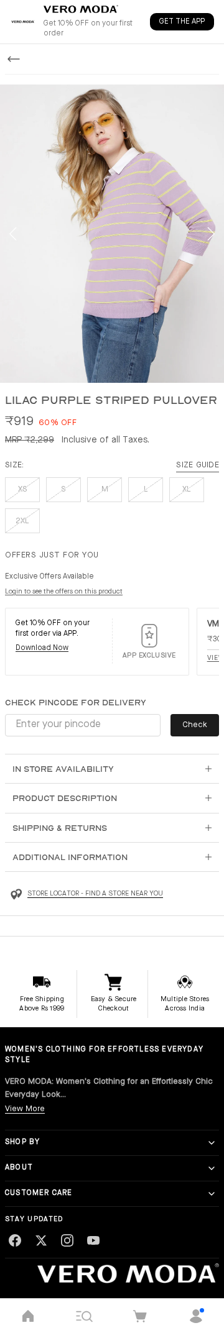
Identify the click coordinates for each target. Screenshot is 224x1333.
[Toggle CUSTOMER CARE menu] (211, 1193)
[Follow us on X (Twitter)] (41, 1240)
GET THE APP (182, 21)
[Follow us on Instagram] (67, 1240)
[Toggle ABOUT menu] (211, 1168)
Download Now (42, 648)
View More (25, 1109)
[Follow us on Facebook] (14, 1240)
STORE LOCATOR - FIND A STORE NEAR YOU (95, 894)
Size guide (197, 465)
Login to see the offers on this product (64, 592)
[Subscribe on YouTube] (93, 1240)
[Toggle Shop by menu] (211, 1142)
